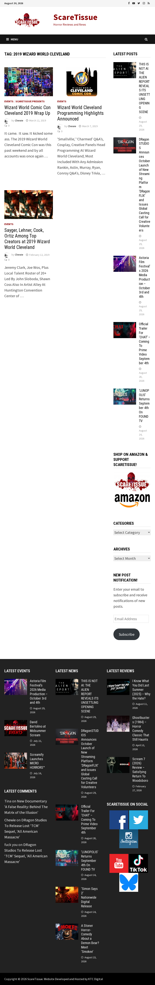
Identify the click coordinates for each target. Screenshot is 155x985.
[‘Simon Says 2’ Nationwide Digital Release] (67, 889)
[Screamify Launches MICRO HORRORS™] (15, 755)
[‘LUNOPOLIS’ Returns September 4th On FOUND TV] (124, 391)
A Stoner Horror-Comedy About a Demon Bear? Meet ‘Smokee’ (90, 939)
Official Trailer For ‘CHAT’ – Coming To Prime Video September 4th (89, 819)
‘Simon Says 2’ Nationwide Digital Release (89, 897)
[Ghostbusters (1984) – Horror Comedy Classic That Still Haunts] (118, 718)
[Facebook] (129, 2)
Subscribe (126, 634)
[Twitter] (139, 2)
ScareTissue (75, 17)
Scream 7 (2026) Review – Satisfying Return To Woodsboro (140, 770)
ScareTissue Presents (30, 101)
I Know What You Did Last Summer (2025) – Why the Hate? (141, 689)
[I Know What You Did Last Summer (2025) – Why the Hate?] (118, 681)
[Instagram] (144, 2)
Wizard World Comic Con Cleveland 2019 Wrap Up (27, 110)
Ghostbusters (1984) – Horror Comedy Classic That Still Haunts (141, 728)
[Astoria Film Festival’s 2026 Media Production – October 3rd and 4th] (124, 258)
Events (8, 101)
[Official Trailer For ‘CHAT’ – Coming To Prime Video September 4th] (124, 324)
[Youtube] (134, 2)
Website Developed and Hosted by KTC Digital (73, 979)
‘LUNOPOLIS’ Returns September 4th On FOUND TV (144, 406)
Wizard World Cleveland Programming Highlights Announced (80, 113)
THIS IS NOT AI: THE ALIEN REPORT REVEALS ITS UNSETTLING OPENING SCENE (144, 88)
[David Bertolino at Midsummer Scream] (15, 722)
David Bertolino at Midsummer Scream (38, 728)
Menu (14, 39)
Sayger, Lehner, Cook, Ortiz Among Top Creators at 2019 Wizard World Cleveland (27, 238)
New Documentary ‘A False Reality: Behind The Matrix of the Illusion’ (26, 807)
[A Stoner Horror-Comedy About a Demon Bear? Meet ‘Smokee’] (67, 926)
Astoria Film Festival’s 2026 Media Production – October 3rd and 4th (144, 277)
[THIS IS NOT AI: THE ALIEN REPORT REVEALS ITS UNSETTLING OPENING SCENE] (124, 65)
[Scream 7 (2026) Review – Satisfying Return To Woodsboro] (118, 759)
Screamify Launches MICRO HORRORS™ (37, 761)
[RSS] (149, 2)
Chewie (19, 120)
